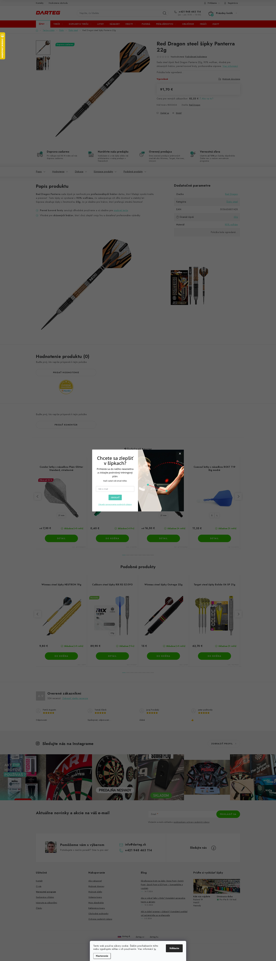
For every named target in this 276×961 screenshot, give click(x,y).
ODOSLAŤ (115, 497)
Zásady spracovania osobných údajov (115, 504)
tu (155, 949)
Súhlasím (174, 948)
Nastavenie (102, 956)
